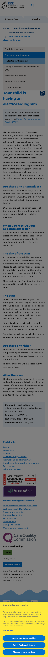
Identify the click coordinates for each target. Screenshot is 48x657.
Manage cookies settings (24, 652)
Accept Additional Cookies (24, 638)
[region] (24, 629)
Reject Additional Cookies (24, 645)
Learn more (8, 630)
